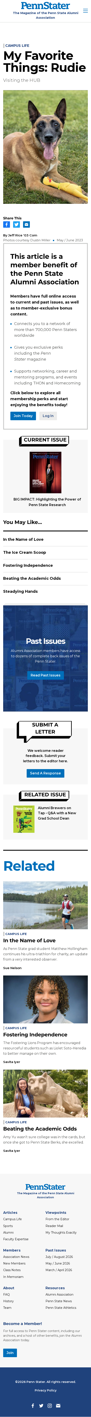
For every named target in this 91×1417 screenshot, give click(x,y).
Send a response (45, 773)
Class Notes (12, 1270)
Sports (8, 1226)
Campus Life (17, 46)
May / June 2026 (58, 1263)
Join (10, 1353)
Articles (10, 1213)
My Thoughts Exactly (61, 1232)
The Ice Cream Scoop (24, 552)
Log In (48, 416)
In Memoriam (13, 1277)
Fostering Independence (28, 565)
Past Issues (56, 1250)
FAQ (6, 1294)
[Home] (45, 8)
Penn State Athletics (61, 1308)
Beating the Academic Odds (32, 578)
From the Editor (57, 1219)
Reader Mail (54, 1226)
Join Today (23, 416)
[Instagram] (50, 1405)
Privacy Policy (46, 1390)
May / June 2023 (70, 240)
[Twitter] (41, 1405)
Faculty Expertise (16, 1239)
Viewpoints (56, 1213)
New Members (14, 1263)
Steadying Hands (20, 591)
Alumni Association (59, 1294)
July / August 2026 (59, 1257)
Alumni (8, 1232)
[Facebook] (33, 1405)
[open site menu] (85, 11)
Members (12, 1250)
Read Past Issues (46, 675)
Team (7, 1308)
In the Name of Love (23, 539)
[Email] (58, 1405)
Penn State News (59, 1301)
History (8, 1301)
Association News (16, 1257)
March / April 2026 (59, 1270)
